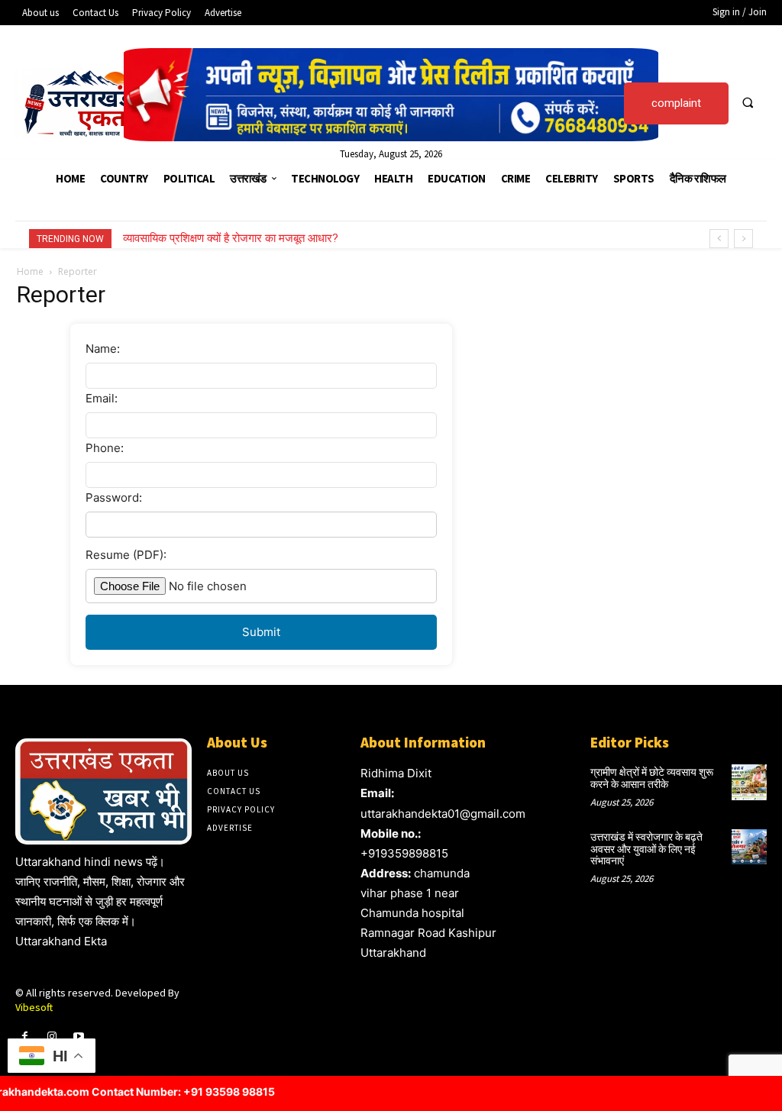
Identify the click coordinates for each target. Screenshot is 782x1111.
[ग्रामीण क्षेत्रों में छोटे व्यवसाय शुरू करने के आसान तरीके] (749, 781)
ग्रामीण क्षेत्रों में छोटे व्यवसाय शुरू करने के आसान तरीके (651, 778)
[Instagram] (51, 1036)
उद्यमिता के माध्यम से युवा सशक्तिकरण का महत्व (221, 238)
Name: (103, 348)
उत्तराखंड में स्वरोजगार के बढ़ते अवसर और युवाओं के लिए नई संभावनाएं (646, 849)
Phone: (105, 448)
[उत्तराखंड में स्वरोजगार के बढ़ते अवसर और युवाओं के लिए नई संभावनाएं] (749, 846)
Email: (102, 398)
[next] (743, 238)
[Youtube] (78, 1036)
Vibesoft (34, 1007)
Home (30, 271)
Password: (114, 497)
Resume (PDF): (126, 554)
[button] (748, 102)
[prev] (719, 238)
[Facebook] (24, 1036)
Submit (261, 632)
